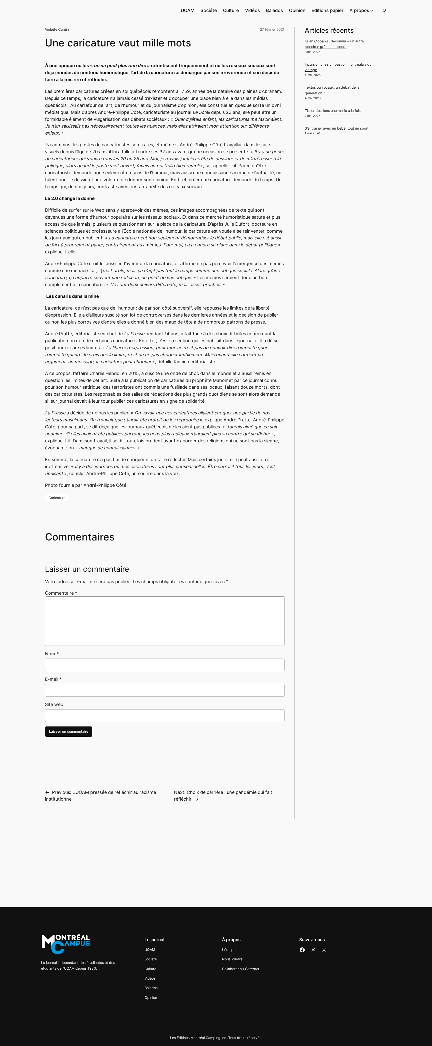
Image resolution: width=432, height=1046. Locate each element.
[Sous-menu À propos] (371, 10)
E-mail (53, 679)
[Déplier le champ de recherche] (384, 10)
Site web (54, 704)
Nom (52, 653)
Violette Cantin (57, 29)
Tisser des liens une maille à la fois (332, 110)
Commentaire (61, 593)
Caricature (57, 498)
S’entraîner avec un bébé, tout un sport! (337, 128)
